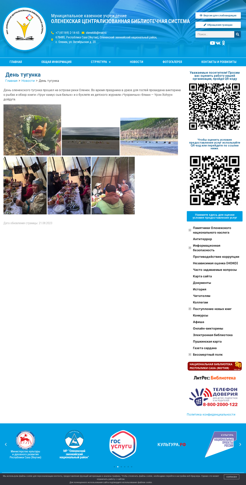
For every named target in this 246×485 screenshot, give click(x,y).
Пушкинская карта (207, 341)
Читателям (201, 296)
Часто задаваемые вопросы (215, 270)
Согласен (231, 477)
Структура (99, 62)
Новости (136, 62)
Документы (202, 283)
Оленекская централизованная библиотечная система (120, 21)
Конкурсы (200, 315)
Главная (16, 62)
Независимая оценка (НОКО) (215, 263)
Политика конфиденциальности (211, 414)
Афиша (198, 322)
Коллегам (200, 302)
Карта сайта (202, 276)
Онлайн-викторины (208, 328)
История (199, 289)
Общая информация (56, 62)
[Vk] (218, 43)
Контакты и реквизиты (218, 62)
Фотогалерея (172, 62)
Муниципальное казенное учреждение (89, 15)
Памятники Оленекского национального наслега (212, 230)
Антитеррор (202, 239)
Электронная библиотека (213, 335)
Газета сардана (205, 348)
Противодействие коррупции (216, 257)
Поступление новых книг (212, 309)
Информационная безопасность (206, 248)
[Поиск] (237, 34)
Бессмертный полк (208, 354)
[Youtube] (212, 43)
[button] (114, 466)
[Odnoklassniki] (223, 43)
